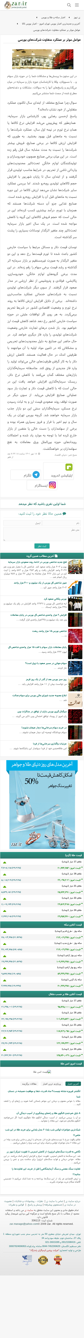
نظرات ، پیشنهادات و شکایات (29, 1201)
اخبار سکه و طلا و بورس (53, 17)
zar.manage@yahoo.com (24, 1224)
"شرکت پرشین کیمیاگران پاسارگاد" (44, 1250)
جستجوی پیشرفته (53, 1204)
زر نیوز (77, 17)
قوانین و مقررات (17, 1204)
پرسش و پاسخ (34, 1204)
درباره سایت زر (72, 1201)
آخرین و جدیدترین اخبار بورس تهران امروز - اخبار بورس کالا (51, 23)
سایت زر (28, 1210)
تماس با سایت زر (54, 1201)
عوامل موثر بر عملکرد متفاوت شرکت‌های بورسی (56, 30)
